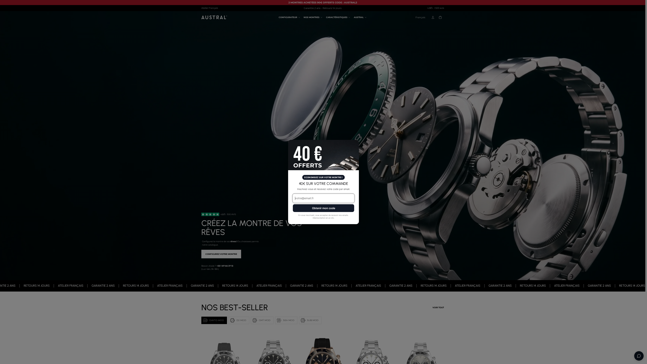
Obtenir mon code (323, 208)
